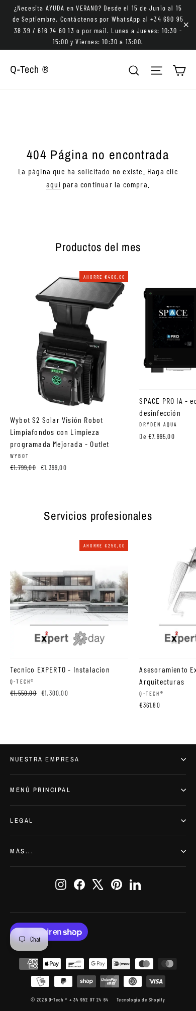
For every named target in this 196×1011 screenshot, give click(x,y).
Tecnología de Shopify (141, 999)
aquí (53, 184)
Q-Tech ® (29, 69)
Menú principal (40, 789)
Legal (22, 820)
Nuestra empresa (45, 759)
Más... (22, 851)
